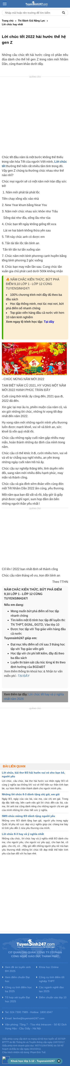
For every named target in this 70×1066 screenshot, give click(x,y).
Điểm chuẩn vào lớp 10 (52, 997)
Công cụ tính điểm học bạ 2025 (18, 989)
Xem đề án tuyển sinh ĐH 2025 (18, 969)
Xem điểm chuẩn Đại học (17, 979)
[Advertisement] (35, 116)
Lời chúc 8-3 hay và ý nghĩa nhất (23, 833)
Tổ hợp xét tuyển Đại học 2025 (17, 999)
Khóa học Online (49, 967)
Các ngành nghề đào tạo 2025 (51, 989)
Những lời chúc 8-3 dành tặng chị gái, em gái (31, 794)
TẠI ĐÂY (24, 675)
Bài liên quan (14, 766)
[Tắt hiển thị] (59, 1061)
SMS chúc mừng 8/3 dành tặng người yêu (28, 816)
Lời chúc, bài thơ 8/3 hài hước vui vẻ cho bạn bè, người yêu (33, 774)
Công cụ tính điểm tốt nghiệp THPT (51, 979)
